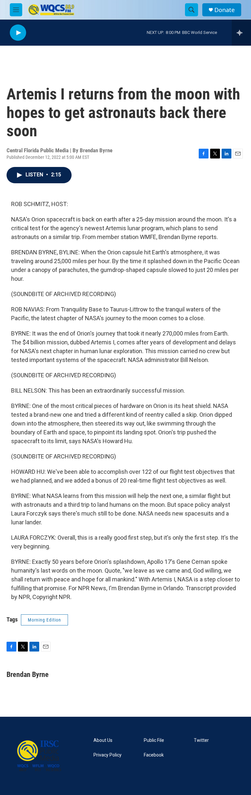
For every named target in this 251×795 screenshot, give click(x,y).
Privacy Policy (107, 755)
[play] (18, 33)
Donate (224, 10)
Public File (154, 740)
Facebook (154, 755)
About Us (102, 740)
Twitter (201, 740)
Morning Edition (44, 619)
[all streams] (241, 33)
